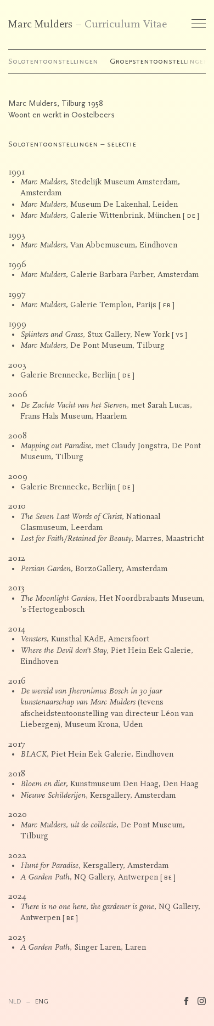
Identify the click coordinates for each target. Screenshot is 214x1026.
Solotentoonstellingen (53, 61)
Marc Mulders (40, 24)
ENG (41, 1001)
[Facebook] (186, 1001)
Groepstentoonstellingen (159, 61)
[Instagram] (202, 1001)
